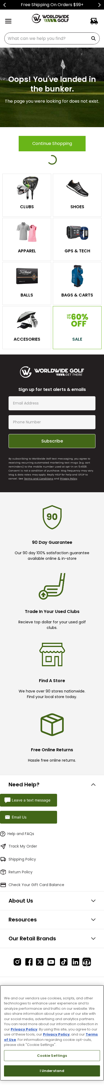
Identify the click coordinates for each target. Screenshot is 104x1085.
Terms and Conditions (38, 478)
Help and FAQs (20, 833)
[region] (52, 1033)
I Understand (52, 1070)
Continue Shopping (52, 143)
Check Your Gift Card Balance (36, 884)
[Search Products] (94, 38)
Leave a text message (31, 800)
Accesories (27, 339)
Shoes (77, 207)
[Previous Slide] (4, 5)
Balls (27, 295)
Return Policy (21, 872)
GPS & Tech (77, 251)
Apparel (27, 251)
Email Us (19, 817)
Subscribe (52, 441)
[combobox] (52, 38)
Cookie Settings (52, 1055)
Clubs (27, 207)
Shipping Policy (22, 859)
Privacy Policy (68, 478)
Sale (77, 339)
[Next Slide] (99, 5)
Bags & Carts (77, 295)
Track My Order (23, 846)
